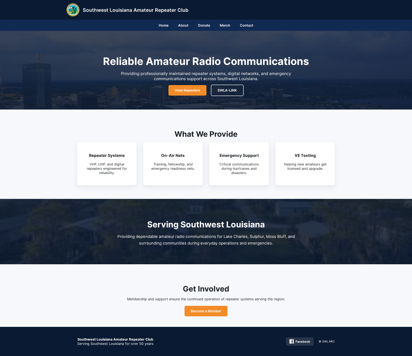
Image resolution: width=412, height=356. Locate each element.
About (183, 25)
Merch (225, 25)
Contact (246, 25)
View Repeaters (187, 90)
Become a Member (206, 311)
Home (163, 25)
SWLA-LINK (227, 90)
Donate (204, 25)
